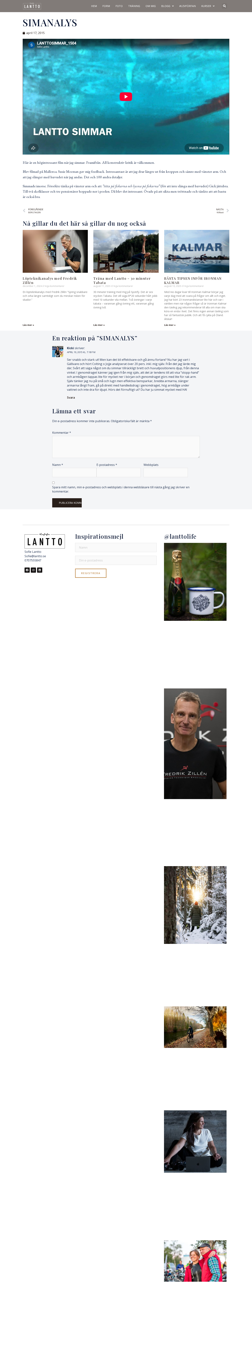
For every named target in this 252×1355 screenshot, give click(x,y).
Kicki (70, 348)
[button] (224, 6)
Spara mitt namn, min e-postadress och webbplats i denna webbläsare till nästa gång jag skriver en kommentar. (120, 489)
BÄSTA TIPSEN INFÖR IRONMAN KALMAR (193, 280)
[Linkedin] (39, 570)
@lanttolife (180, 536)
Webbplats (151, 465)
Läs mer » (28, 325)
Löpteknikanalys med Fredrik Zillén (50, 280)
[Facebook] (27, 570)
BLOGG (165, 6)
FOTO (119, 6)
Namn (57, 465)
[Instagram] (33, 570)
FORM (106, 6)
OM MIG (151, 6)
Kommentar (61, 433)
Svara (71, 397)
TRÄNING (134, 6)
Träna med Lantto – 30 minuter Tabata (122, 280)
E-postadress (106, 465)
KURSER (206, 6)
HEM (94, 6)
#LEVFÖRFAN (187, 6)
